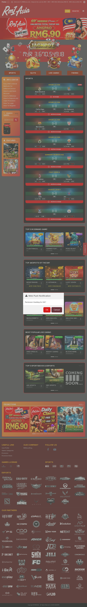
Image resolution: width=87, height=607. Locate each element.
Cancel (57, 310)
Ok (47, 310)
